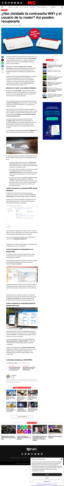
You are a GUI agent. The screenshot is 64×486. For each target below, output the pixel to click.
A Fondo (16, 7)
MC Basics (53, 7)
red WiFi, (13, 170)
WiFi (22, 94)
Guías (21, 7)
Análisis (26, 7)
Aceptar (47, 474)
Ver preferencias (47, 481)
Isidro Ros (17, 25)
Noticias (10, 7)
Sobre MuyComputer (15, 457)
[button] (61, 459)
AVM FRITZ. (28, 360)
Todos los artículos (42, 7)
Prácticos (32, 7)
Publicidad (24, 457)
